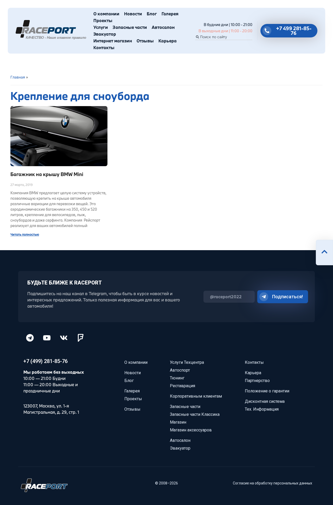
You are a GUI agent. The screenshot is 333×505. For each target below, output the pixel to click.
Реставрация (182, 385)
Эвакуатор (104, 34)
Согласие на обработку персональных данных (272, 483)
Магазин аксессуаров (191, 430)
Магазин (178, 422)
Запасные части (130, 27)
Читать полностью (24, 234)
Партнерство (257, 380)
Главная (17, 77)
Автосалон (163, 27)
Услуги (100, 27)
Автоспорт (180, 370)
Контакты (103, 47)
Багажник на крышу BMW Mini (46, 174)
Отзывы (145, 40)
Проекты (102, 20)
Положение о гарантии (267, 391)
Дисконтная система (265, 401)
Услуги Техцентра (187, 362)
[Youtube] (47, 338)
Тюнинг (177, 377)
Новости (133, 13)
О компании (106, 13)
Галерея (170, 13)
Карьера (167, 40)
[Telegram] (30, 338)
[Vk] (64, 338)
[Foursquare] (80, 338)
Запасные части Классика (195, 414)
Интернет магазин (112, 40)
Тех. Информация (262, 409)
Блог (152, 13)
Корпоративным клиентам (196, 396)
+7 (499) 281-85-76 (45, 361)
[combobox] (223, 37)
